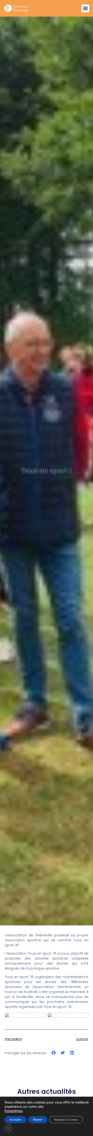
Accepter (15, 1119)
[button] (85, 8)
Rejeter (37, 1119)
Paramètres (13, 1111)
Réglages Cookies (66, 1119)
